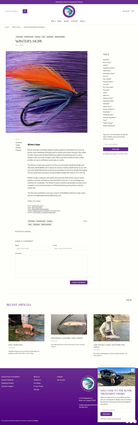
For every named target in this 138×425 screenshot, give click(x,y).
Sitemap (36, 389)
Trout (105, 120)
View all (128, 300)
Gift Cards (74, 21)
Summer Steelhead (110, 117)
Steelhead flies (108, 115)
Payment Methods (7, 380)
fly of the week (29, 36)
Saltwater (106, 104)
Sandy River (107, 106)
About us (37, 377)
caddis (106, 65)
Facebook (19, 142)
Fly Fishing (19, 36)
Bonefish (106, 60)
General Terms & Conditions (10, 377)
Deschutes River (109, 73)
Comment (18, 253)
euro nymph (107, 79)
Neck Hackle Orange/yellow (40, 209)
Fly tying (37, 36)
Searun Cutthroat (108, 109)
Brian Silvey (107, 62)
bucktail (46, 211)
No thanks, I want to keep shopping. (110, 419)
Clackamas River (109, 68)
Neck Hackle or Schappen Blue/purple (44, 212)
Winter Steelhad (59, 36)
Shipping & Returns (7, 383)
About (59, 21)
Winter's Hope (16, 27)
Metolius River (108, 98)
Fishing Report (108, 82)
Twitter (18, 145)
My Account (61, 380)
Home (7, 27)
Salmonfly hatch (109, 101)
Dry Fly (106, 76)
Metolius (106, 95)
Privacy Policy (38, 386)
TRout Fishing (108, 123)
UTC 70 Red (36, 201)
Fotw (43, 36)
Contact (66, 21)
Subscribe (115, 149)
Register (60, 377)
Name (17, 245)
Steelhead (50, 36)
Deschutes (107, 71)
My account (126, 11)
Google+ (18, 147)
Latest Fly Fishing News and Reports (34, 27)
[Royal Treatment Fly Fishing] (90, 384)
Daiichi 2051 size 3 (37, 206)
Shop (53, 21)
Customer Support (7, 386)
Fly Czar (106, 84)
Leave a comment (78, 282)
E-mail (55, 245)
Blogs (82, 21)
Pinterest (18, 150)
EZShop (36, 420)
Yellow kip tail (37, 211)
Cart (132, 11)
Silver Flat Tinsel (37, 207)
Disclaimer (37, 383)
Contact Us (37, 380)
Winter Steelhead (109, 126)
